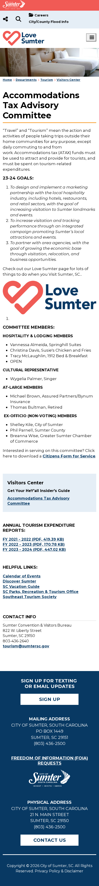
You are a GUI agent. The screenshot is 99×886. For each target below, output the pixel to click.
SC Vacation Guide (21, 586)
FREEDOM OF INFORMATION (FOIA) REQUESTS (49, 761)
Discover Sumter (19, 581)
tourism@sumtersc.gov (26, 646)
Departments (26, 80)
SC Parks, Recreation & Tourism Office (41, 592)
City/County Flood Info (49, 22)
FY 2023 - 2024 (34, 549)
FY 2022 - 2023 (34, 544)
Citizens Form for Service (69, 456)
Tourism (46, 80)
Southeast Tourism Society (30, 597)
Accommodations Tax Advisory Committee (38, 501)
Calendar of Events (22, 576)
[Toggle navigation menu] (91, 37)
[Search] (18, 19)
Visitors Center (68, 80)
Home (7, 80)
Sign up (49, 699)
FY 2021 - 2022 (33, 539)
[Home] (23, 33)
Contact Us (49, 840)
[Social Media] (5, 19)
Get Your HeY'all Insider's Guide (38, 491)
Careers (41, 15)
